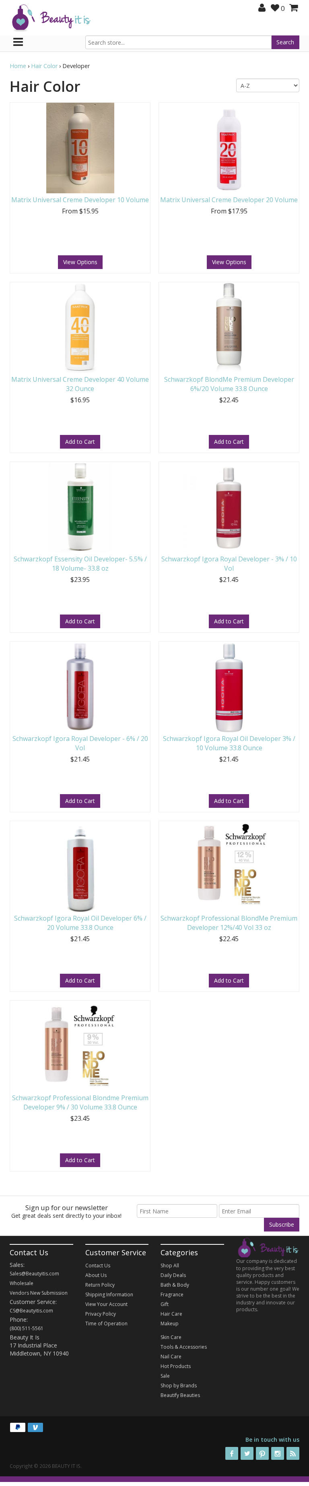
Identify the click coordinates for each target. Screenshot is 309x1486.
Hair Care (171, 1313)
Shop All (170, 1265)
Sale (165, 1375)
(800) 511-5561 (26, 1328)
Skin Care (171, 1337)
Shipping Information (109, 1294)
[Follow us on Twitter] (247, 1453)
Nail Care (171, 1356)
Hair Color (44, 66)
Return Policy (100, 1284)
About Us (96, 1275)
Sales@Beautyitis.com (34, 1273)
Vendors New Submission (39, 1292)
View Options (80, 262)
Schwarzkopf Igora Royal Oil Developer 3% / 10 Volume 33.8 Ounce (229, 743)
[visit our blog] (292, 1453)
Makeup (170, 1323)
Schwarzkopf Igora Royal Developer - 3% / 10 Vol (229, 564)
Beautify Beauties (180, 1395)
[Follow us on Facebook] (231, 1453)
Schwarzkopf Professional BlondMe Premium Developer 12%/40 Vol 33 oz (229, 923)
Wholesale (21, 1283)
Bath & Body (175, 1284)
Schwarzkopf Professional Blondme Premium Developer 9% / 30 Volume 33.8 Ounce (80, 1102)
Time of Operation (106, 1323)
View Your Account (106, 1304)
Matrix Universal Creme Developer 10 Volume (80, 199)
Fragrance (172, 1294)
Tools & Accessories (184, 1346)
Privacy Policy (100, 1313)
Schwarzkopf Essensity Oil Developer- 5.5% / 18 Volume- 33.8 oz (80, 564)
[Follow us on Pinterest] (262, 1453)
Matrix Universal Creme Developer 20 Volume (229, 199)
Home (18, 66)
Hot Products (176, 1366)
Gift (165, 1304)
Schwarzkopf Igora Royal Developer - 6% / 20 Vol (80, 743)
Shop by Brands (179, 1385)
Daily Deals (173, 1275)
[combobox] (178, 42)
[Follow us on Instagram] (277, 1453)
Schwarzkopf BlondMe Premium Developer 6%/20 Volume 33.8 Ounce (229, 384)
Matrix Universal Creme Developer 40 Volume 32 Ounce (80, 384)
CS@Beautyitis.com (31, 1310)
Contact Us (97, 1265)
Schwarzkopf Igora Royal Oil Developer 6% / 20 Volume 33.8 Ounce (80, 923)
